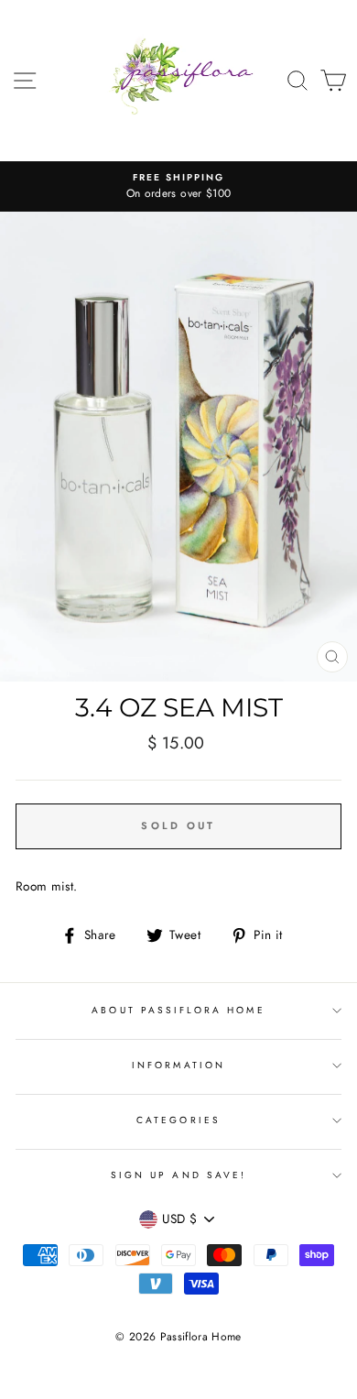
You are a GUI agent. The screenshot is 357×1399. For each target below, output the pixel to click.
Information (178, 1065)
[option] (178, 186)
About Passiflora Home (178, 1010)
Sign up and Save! (178, 1175)
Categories (178, 1120)
